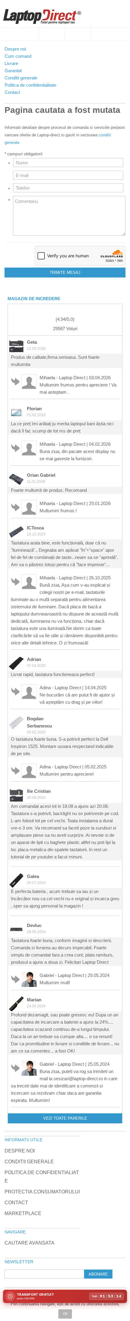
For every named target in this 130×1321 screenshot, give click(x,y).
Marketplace (23, 1213)
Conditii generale (29, 1161)
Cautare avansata (29, 1242)
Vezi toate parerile (65, 1118)
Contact (16, 1202)
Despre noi (20, 1150)
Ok (65, 1314)
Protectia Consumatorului (42, 1191)
